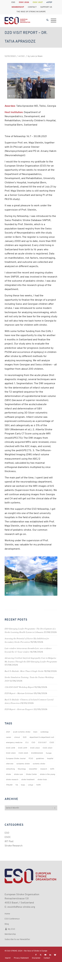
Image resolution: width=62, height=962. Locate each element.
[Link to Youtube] (45, 955)
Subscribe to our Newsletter (17, 939)
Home (7, 914)
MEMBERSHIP (18, 7)
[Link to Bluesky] (55, 955)
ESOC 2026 (24, 2)
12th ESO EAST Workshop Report (19, 686)
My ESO (11, 929)
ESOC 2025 (23, 753)
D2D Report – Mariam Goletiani (19, 693)
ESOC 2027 (38, 2)
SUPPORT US (46, 7)
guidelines (40, 759)
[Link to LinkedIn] (50, 955)
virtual (30, 785)
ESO (13, 2)
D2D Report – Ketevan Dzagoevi (19, 709)
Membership (10, 934)
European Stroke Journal (16, 759)
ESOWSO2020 (37, 753)
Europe (49, 753)
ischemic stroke (39, 764)
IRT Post (9, 841)
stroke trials (42, 780)
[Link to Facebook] (36, 955)
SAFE (52, 769)
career (8, 737)
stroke (8, 774)
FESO (31, 759)
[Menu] (53, 20)
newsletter (33, 769)
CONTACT (32, 7)
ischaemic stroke (23, 764)
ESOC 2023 (47, 748)
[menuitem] (13, 2)
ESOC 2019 (22, 748)
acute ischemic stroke (21, 732)
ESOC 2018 (10, 748)
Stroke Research (13, 846)
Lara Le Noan (36, 56)
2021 (8, 732)
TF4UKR (9, 785)
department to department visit (42, 737)
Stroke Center (31, 774)
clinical (17, 737)
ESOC (52, 743)
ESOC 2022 (35, 748)
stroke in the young (47, 774)
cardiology (44, 732)
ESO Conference (12, 919)
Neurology (22, 769)
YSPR (38, 785)
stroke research (12, 780)
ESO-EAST (42, 743)
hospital (50, 759)
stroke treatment (27, 780)
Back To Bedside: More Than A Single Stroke (24, 670)
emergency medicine (14, 743)
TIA (16, 785)
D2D (25, 737)
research (43, 769)
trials (23, 785)
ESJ (27, 743)
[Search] (47, 20)
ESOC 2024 (11, 753)
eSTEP (49, 2)
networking (10, 769)
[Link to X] (40, 955)
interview (9, 764)
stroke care (18, 774)
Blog (7, 924)
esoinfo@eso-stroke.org (21, 907)
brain (35, 732)
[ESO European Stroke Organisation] (26, 20)
